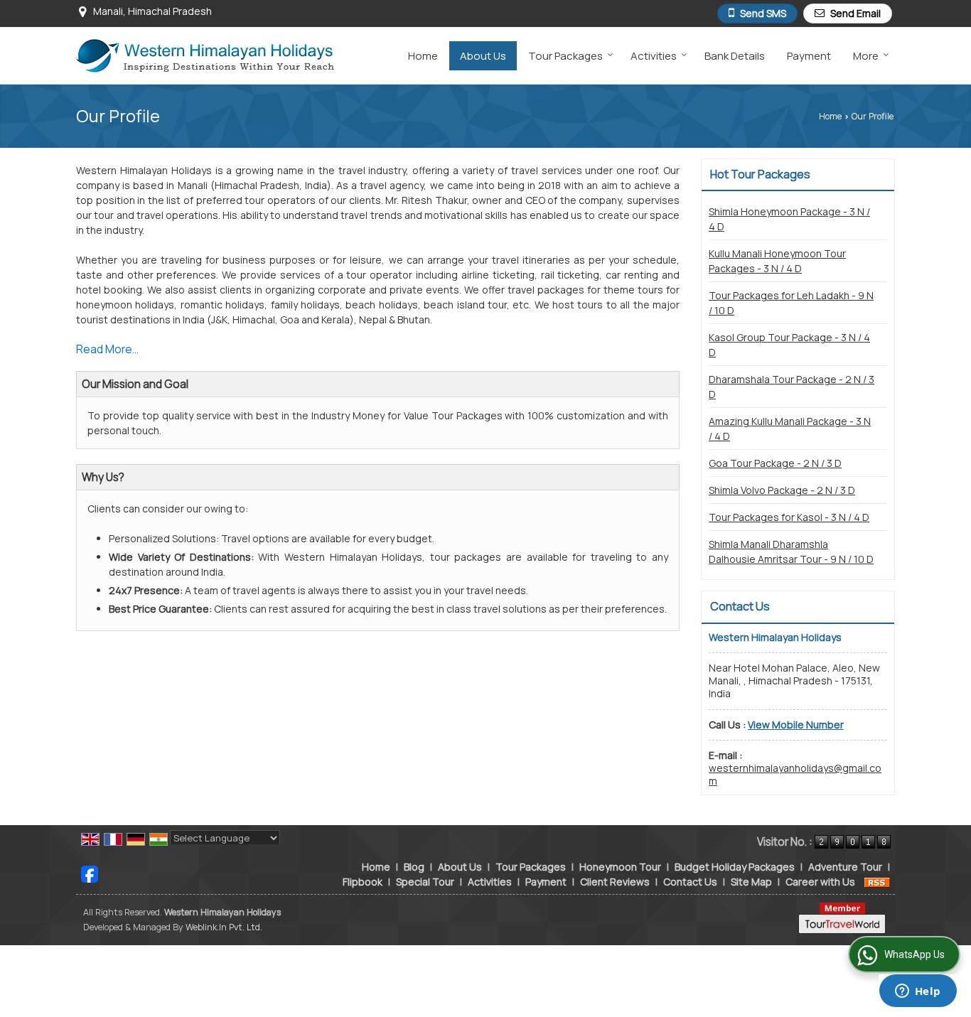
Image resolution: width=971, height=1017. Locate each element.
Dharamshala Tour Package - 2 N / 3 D (791, 386)
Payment (809, 55)
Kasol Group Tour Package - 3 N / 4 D (789, 344)
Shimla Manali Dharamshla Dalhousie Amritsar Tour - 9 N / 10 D (791, 551)
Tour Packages (565, 55)
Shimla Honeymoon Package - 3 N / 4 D (789, 219)
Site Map (751, 881)
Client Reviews (615, 881)
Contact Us (690, 881)
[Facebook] (89, 872)
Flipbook (362, 881)
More (866, 55)
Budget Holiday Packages (735, 866)
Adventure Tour (845, 866)
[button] (796, 724)
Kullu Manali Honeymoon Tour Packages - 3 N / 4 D (777, 261)
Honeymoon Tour (620, 866)
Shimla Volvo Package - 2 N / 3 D (782, 490)
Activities (654, 55)
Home (423, 55)
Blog (414, 866)
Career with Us (820, 881)
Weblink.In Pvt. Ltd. (224, 927)
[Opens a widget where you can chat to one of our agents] (918, 992)
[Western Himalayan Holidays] (205, 55)
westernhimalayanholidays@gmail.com (795, 774)
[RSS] (877, 881)
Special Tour (425, 881)
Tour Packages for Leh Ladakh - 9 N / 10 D (791, 303)
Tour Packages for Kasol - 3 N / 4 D (789, 517)
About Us (483, 55)
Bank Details (734, 55)
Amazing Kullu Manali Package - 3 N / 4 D (790, 428)
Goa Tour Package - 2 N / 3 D (775, 463)
